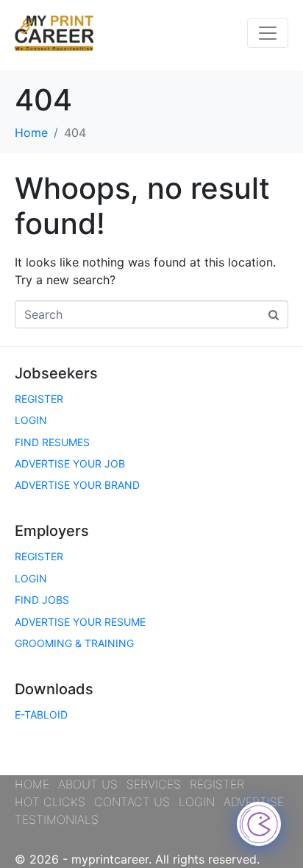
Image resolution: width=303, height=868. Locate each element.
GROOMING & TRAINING (74, 643)
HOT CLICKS (50, 801)
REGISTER (39, 398)
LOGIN (31, 420)
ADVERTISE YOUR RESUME (80, 621)
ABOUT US (88, 784)
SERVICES (153, 784)
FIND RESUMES (52, 442)
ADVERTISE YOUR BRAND (77, 485)
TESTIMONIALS (57, 819)
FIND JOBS (42, 599)
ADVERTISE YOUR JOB (70, 463)
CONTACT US (132, 801)
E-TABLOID (41, 714)
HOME (32, 784)
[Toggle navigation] (267, 33)
